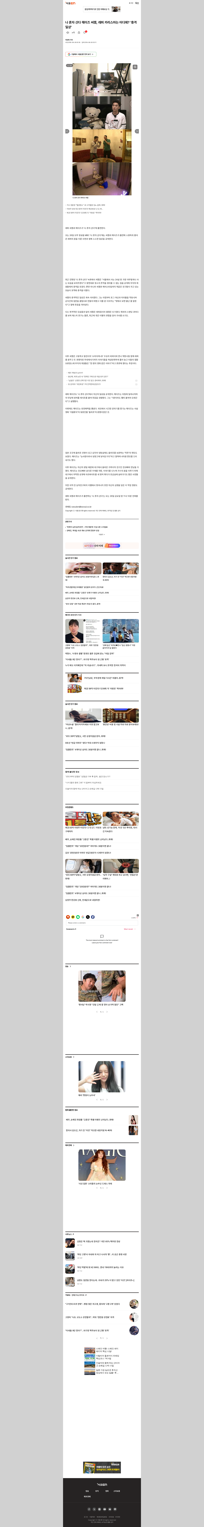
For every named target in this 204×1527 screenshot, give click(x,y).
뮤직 (97, 1491)
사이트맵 (111, 1517)
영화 (107, 1491)
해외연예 (68, 1145)
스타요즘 (68, 1057)
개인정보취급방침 (102, 1517)
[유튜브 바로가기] (99, 1509)
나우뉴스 (68, 1234)
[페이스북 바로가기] (89, 1509)
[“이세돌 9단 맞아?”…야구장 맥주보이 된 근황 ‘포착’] (134, 1330)
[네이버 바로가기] (110, 1509)
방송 (67, 966)
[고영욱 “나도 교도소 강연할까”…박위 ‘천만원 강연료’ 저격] (134, 1317)
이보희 (67, 40)
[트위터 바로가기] (94, 1509)
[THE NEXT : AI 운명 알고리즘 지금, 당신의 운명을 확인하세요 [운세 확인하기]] (102, 545)
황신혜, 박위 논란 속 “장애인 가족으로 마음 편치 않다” (88, 376)
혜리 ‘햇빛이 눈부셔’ (75, 373)
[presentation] (67, 131)
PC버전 (117, 1517)
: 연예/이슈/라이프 (75, 1295)
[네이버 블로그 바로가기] (115, 1509)
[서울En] (70, 3)
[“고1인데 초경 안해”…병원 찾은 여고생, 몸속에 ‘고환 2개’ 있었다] (134, 1304)
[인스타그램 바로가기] (105, 1509)
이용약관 (92, 1517)
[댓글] (84, 32)
